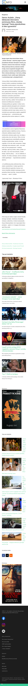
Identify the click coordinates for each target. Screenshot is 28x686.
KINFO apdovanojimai (6, 644)
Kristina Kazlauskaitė (7, 248)
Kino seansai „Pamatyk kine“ (7, 639)
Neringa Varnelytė (17, 248)
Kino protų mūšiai (5, 641)
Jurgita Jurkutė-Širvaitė (18, 246)
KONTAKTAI (4, 671)
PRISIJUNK (4, 668)
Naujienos (5, 14)
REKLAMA (4, 666)
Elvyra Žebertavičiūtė (7, 243)
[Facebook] (3, 555)
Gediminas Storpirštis (18, 243)
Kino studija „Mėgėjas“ (6, 646)
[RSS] (11, 555)
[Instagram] (7, 555)
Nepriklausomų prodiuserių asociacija (9, 658)
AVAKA (3, 656)
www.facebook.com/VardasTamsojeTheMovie (14, 229)
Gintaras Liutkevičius (7, 246)
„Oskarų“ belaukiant (6, 648)
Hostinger (8, 677)
